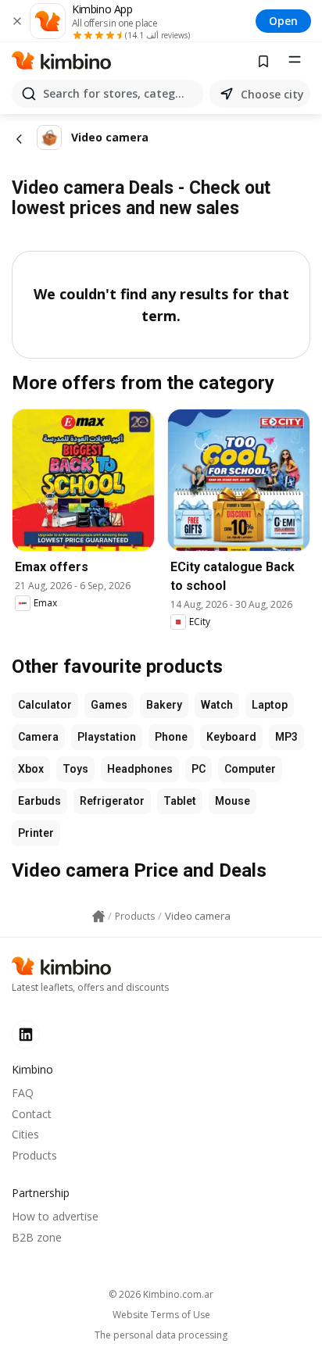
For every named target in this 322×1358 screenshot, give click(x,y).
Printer (36, 833)
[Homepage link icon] (98, 916)
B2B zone (37, 1237)
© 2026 (161, 1294)
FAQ (23, 1092)
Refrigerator (112, 801)
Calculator (45, 705)
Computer (250, 769)
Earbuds (39, 801)
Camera (38, 737)
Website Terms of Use (161, 1315)
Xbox (31, 769)
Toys (75, 769)
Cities (25, 1134)
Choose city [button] (272, 94)
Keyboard (231, 737)
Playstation (106, 737)
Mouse (232, 801)
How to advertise (55, 1216)
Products (34, 1155)
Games (109, 705)
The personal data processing (161, 1335)
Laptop (270, 705)
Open (283, 20)
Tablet (179, 801)
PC (198, 769)
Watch (217, 705)
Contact (32, 1113)
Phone (171, 737)
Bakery (164, 705)
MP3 (286, 737)
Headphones (140, 769)
